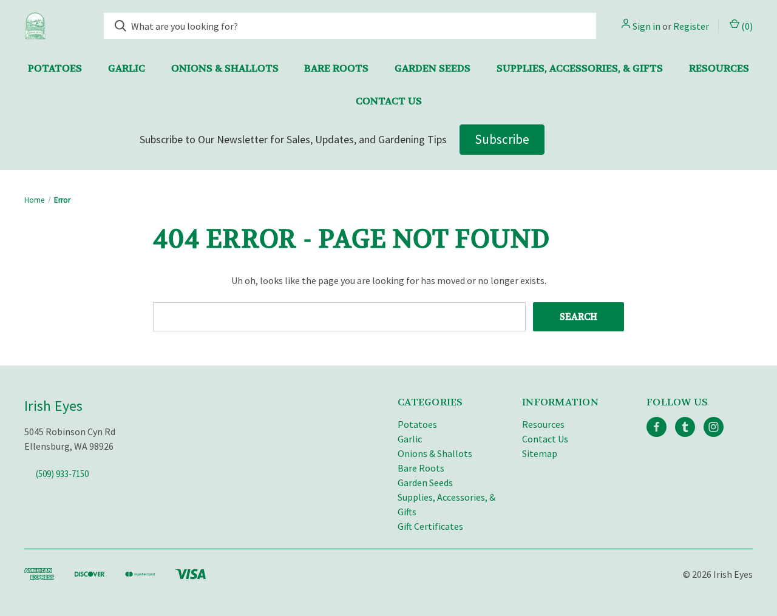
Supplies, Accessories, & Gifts (580, 68)
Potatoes (55, 68)
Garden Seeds (432, 68)
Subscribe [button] (502, 139)
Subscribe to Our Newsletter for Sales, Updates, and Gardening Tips (293, 139)
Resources (719, 68)
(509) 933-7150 (62, 473)
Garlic (126, 68)
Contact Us (389, 101)
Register (691, 26)
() (746, 26)
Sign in (646, 26)
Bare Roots (336, 68)
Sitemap (539, 453)
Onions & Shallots (225, 68)
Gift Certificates (430, 526)
